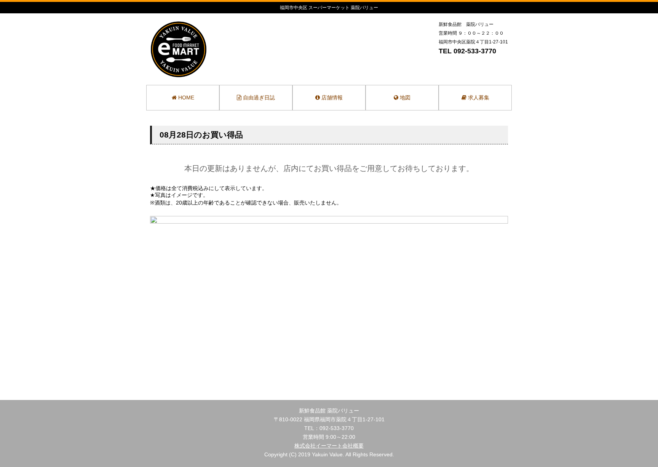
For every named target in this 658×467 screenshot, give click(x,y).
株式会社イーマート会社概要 (329, 446)
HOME (185, 97)
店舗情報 (331, 97)
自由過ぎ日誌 (258, 97)
